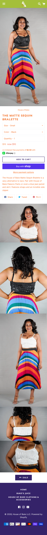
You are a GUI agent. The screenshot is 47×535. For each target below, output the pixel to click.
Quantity (8, 138)
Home (23, 489)
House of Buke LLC (21, 514)
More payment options (23, 172)
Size (6, 125)
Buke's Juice (23, 493)
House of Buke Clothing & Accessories (23, 498)
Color (6, 132)
